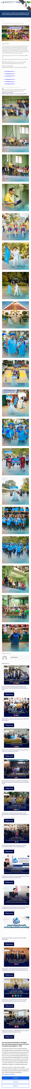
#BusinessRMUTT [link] (10, 94)
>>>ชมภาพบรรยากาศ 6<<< (9, 84)
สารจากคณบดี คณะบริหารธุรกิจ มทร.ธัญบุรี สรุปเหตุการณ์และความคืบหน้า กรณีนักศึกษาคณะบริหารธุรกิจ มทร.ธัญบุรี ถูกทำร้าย (15, 876)
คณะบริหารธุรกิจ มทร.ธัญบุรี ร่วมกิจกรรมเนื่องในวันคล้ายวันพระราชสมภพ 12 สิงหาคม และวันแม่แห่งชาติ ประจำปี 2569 (15, 750)
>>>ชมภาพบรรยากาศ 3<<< (9, 76)
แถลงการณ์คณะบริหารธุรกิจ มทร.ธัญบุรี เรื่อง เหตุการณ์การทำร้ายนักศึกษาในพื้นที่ (14, 938)
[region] (15, 1064)
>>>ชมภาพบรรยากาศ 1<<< (9, 71)
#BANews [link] (4, 94)
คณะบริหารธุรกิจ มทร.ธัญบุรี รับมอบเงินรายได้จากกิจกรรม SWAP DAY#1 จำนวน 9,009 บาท (15, 719)
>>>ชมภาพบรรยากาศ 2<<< (9, 73)
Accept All (15, 1078)
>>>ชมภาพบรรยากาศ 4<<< (9, 79)
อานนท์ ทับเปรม (12, 23)
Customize (15, 1082)
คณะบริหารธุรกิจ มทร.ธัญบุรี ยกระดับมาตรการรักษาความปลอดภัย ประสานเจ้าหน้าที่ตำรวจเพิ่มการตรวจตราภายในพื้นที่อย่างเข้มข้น (14, 846)
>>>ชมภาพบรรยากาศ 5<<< (9, 81)
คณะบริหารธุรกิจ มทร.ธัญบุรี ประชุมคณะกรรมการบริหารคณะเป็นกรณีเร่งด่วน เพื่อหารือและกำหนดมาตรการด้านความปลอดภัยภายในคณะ (15, 907)
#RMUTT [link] (25, 94)
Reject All (15, 1086)
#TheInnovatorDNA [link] (19, 94)
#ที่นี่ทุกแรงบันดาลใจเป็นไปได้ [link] (7, 92)
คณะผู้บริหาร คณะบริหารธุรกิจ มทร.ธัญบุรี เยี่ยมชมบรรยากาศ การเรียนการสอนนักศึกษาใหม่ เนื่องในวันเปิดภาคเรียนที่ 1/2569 (15, 1031)
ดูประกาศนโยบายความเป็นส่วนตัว (8, 1074)
